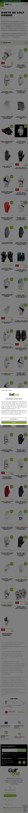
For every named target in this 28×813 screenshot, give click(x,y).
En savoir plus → (14, 419)
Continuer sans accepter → (7, 390)
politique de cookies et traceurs (8, 408)
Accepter (14, 422)
